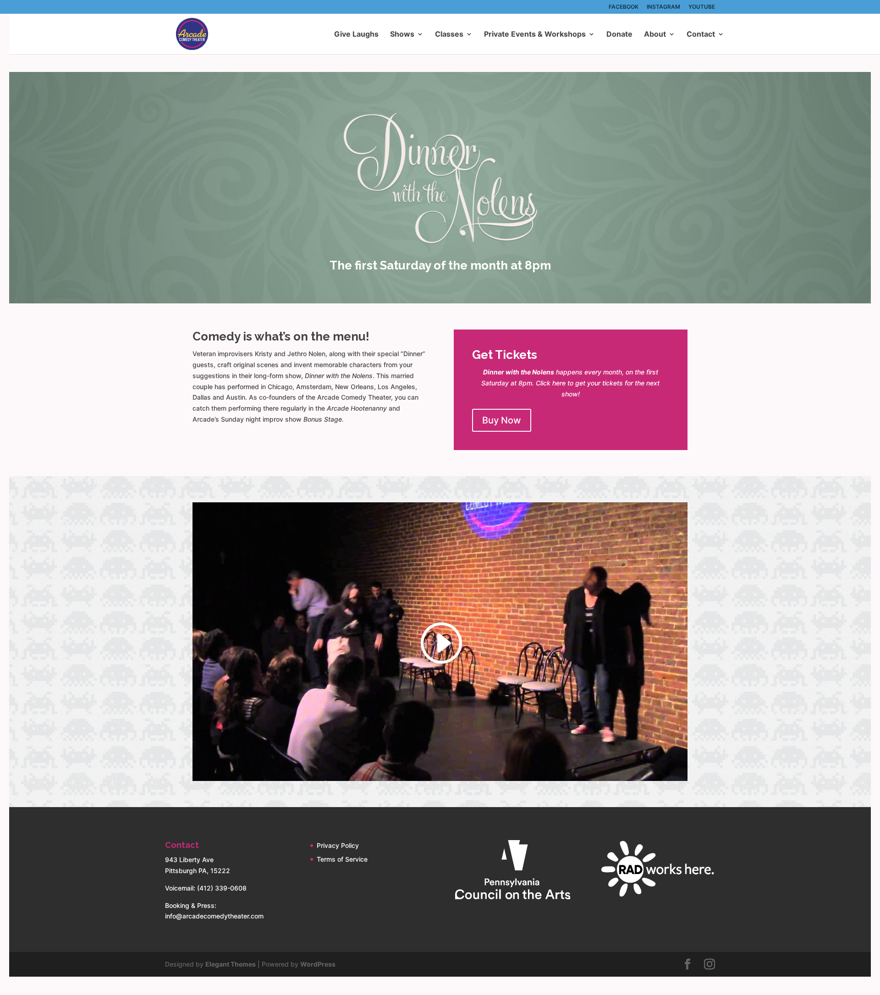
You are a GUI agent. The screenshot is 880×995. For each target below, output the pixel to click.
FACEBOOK (623, 7)
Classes (449, 34)
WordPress (318, 964)
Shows (402, 34)
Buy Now (501, 420)
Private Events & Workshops (535, 34)
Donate (619, 34)
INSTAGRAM (663, 7)
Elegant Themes (230, 964)
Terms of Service (342, 859)
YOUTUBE (701, 7)
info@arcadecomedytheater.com (214, 916)
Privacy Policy (338, 845)
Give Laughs (356, 34)
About (655, 34)
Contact (701, 34)
